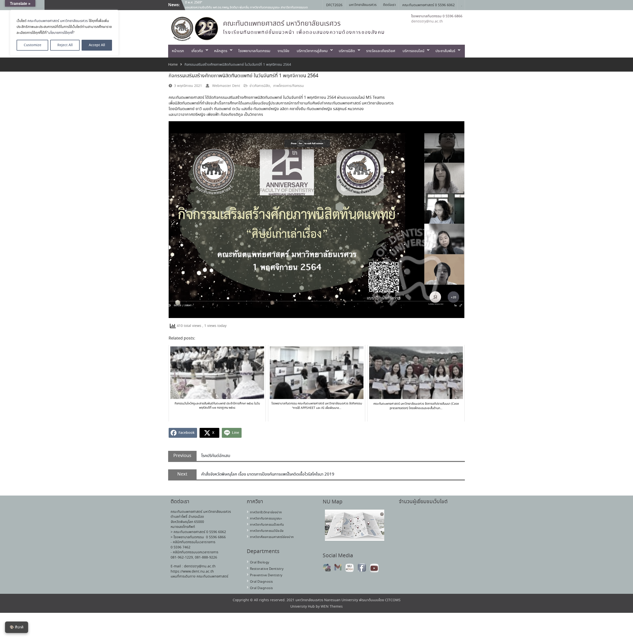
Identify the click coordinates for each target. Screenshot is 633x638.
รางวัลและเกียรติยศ (380, 51)
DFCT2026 (334, 5)
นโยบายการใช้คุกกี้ (60, 32)
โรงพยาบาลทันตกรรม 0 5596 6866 (436, 16)
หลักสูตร (220, 51)
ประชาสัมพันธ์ (445, 51)
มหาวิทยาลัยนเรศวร (363, 4)
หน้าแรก (178, 51)
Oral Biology (260, 562)
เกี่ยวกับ (197, 51)
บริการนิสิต (347, 51)
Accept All (97, 45)
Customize (32, 45)
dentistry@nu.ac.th (427, 21)
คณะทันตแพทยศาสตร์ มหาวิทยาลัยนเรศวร (57, 21)
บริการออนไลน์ (413, 51)
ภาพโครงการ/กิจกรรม (288, 85)
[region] (64, 33)
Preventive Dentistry (266, 575)
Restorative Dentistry (267, 569)
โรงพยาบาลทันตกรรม (254, 51)
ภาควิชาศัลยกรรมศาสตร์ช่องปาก (272, 537)
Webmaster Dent (226, 85)
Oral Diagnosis (261, 581)
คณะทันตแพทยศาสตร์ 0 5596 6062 (428, 5)
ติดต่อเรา (389, 4)
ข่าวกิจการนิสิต (259, 85)
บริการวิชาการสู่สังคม (312, 51)
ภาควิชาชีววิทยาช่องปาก (266, 512)
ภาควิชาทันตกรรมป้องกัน (267, 524)
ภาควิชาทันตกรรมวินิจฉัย (267, 531)
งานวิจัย (283, 51)
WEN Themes (332, 606)
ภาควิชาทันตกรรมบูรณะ (266, 518)
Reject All (65, 45)
